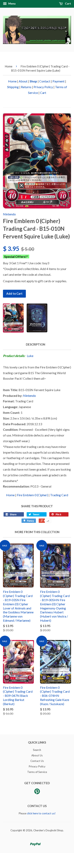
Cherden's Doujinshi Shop (48, 830)
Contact (44, 81)
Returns (26, 87)
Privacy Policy (43, 87)
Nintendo (9, 214)
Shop (33, 81)
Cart (67, 3)
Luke (30, 356)
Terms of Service (37, 772)
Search (37, 749)
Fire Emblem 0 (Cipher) (32, 495)
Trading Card (59, 495)
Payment (58, 81)
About (23, 81)
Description (35, 344)
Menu (12, 3)
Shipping (13, 87)
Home (8, 66)
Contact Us (37, 760)
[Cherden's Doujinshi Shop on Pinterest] (37, 792)
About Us (37, 755)
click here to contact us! (41, 813)
